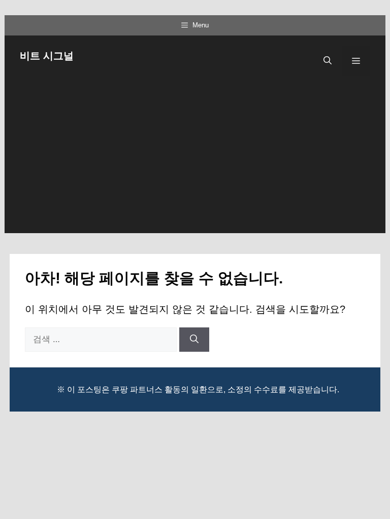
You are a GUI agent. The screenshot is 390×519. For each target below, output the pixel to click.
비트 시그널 (47, 55)
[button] (327, 61)
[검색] (194, 339)
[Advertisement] (195, 162)
